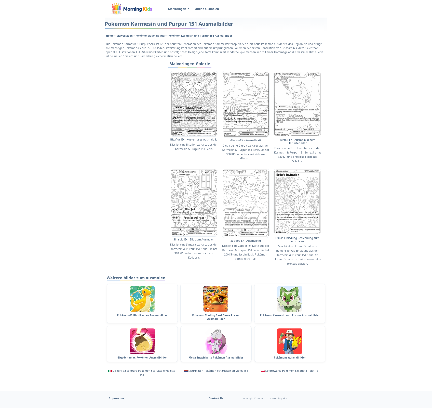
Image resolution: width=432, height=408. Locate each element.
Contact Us (216, 398)
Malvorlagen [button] (177, 9)
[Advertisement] (133, 110)
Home (110, 35)
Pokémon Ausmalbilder (151, 35)
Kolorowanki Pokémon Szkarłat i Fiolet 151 (292, 371)
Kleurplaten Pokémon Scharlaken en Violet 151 (218, 371)
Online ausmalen (207, 9)
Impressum (116, 398)
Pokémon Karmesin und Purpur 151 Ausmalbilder (200, 35)
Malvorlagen (124, 35)
